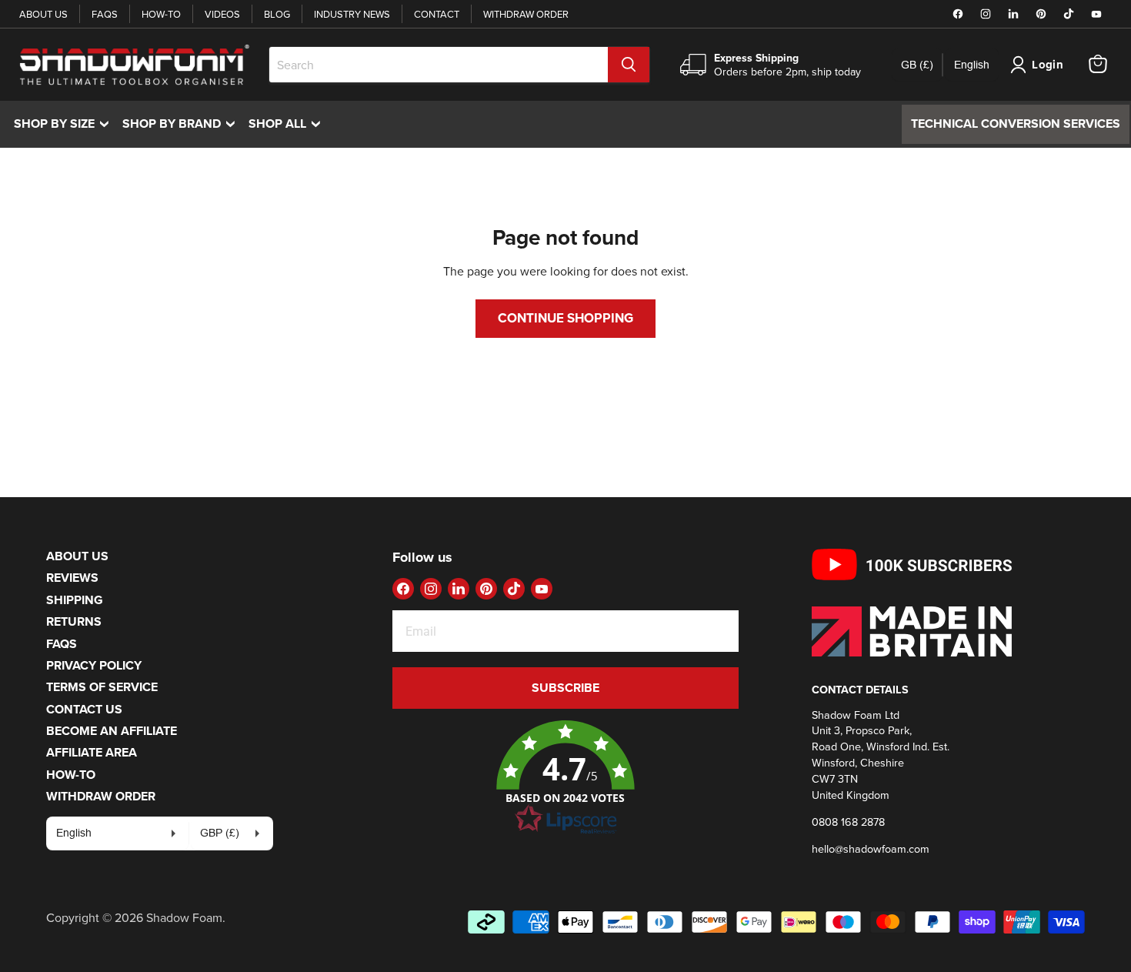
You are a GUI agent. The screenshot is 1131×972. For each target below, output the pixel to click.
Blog (277, 14)
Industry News (352, 14)
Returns (74, 621)
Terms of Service (102, 687)
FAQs (105, 14)
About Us (43, 14)
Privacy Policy (94, 665)
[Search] (628, 64)
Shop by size (65, 123)
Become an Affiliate (111, 731)
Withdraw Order (526, 14)
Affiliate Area (91, 752)
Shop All (288, 123)
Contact (436, 14)
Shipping (74, 600)
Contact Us (84, 709)
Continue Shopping (565, 318)
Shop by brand (182, 123)
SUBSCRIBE (565, 687)
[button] (565, 778)
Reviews (72, 577)
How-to (161, 14)
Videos (222, 14)
